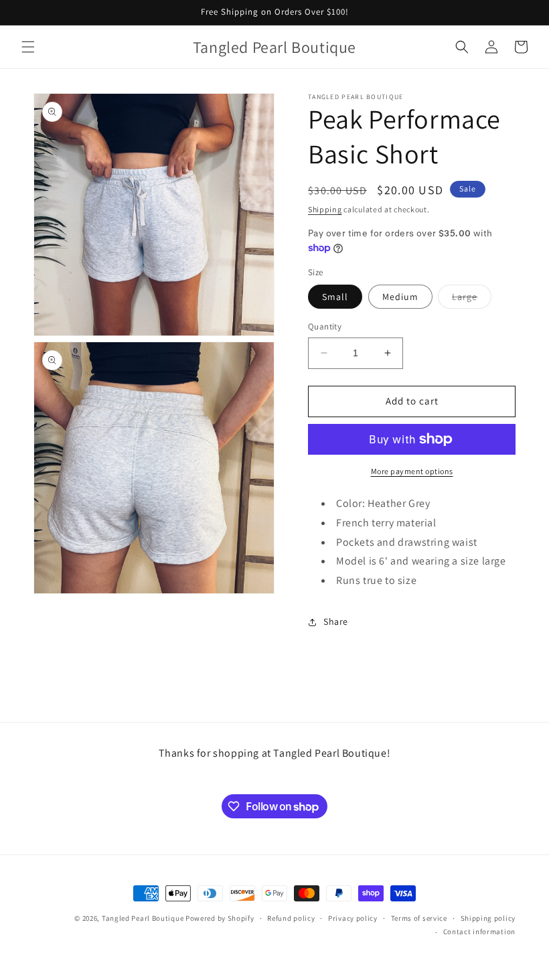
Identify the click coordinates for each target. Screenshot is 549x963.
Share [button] (335, 621)
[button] (28, 47)
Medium (400, 297)
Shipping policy (488, 918)
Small (335, 297)
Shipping (325, 209)
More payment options (412, 471)
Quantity (324, 326)
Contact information (479, 931)
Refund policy (291, 918)
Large (471, 299)
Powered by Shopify (219, 918)
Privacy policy (353, 918)
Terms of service (419, 918)
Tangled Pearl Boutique (142, 918)
